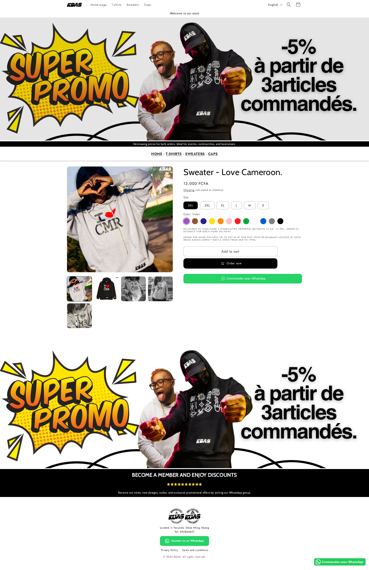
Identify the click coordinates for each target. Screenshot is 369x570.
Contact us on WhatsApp (187, 541)
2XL (207, 205)
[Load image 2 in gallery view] (106, 288)
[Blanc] (255, 221)
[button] (288, 4)
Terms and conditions (195, 550)
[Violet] (186, 221)
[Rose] (229, 221)
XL (222, 205)
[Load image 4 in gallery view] (160, 288)
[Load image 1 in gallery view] (79, 288)
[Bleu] (263, 221)
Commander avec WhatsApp (246, 278)
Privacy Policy (169, 550)
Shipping (189, 190)
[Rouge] (238, 221)
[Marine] (203, 221)
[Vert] (246, 221)
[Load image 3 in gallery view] (133, 288)
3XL (190, 205)
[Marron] (195, 221)
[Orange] (221, 221)
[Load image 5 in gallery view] (79, 315)
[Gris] (272, 221)
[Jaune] (212, 221)
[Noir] (280, 221)
